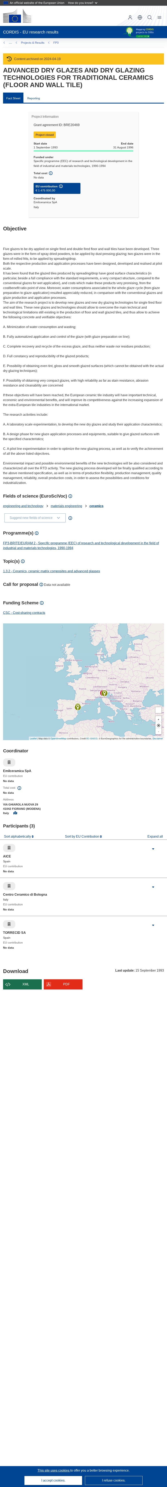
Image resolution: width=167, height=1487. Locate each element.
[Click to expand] (153, 849)
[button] (139, 17)
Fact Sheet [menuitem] (13, 98)
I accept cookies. (53, 1480)
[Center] (158, 725)
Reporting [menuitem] (33, 98)
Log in (130, 17)
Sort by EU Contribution (82, 836)
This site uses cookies (53, 1470)
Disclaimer (158, 738)
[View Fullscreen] (158, 710)
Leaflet (33, 738)
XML (25, 984)
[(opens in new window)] (17, 16)
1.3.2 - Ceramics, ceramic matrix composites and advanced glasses (51, 571)
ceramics (96, 506)
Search (149, 17)
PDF (66, 984)
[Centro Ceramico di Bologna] (104, 693)
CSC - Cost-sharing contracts (24, 612)
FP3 (56, 42)
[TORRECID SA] (78, 707)
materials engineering (66, 506)
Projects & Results (32, 42)
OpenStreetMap (58, 738)
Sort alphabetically (18, 836)
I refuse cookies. (113, 1480)
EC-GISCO (92, 738)
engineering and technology (23, 506)
